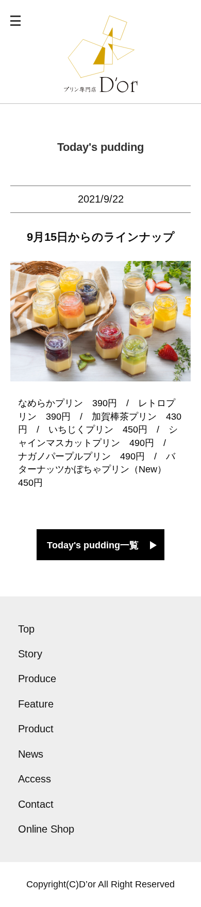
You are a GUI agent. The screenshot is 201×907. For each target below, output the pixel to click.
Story (30, 653)
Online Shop (46, 829)
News (30, 754)
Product (36, 728)
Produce (37, 678)
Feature (36, 704)
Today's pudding (100, 147)
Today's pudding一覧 (93, 545)
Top (26, 629)
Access (34, 779)
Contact (36, 804)
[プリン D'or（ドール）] (101, 85)
